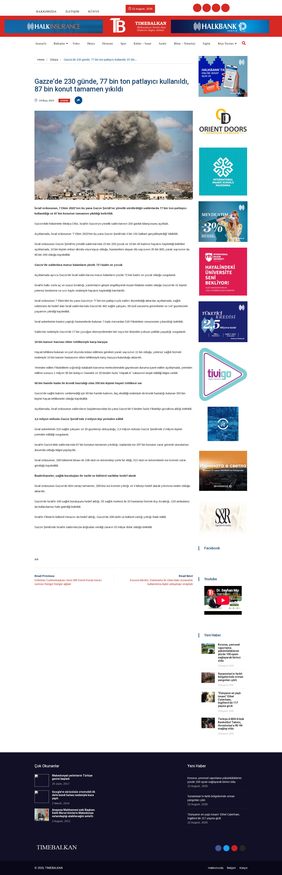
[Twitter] (206, 8)
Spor (123, 43)
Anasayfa (40, 43)
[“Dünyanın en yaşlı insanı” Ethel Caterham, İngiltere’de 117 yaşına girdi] (208, 697)
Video (76, 43)
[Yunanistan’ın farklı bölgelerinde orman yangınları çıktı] (208, 677)
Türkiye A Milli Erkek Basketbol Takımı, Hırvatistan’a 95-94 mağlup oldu (231, 724)
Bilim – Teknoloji (184, 43)
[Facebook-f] (218, 848)
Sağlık (206, 43)
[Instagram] (225, 8)
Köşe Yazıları (226, 43)
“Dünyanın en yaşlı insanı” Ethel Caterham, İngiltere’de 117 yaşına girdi (229, 699)
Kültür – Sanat (142, 43)
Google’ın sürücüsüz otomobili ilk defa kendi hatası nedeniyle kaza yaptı (73, 795)
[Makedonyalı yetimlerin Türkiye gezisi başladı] (42, 780)
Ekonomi (107, 43)
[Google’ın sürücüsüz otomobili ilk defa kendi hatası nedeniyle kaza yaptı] (42, 796)
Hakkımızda (46, 11)
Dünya (91, 43)
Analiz (163, 43)
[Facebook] (197, 8)
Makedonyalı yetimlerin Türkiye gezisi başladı (72, 777)
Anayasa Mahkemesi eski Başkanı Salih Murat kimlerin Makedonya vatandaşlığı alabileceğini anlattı (73, 813)
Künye (93, 11)
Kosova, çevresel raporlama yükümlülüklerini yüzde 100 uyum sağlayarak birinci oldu (229, 653)
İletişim (72, 11)
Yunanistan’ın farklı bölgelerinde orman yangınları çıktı (230, 677)
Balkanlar (59, 43)
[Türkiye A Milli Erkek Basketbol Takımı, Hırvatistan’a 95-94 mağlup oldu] (208, 723)
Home (41, 59)
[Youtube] (216, 8)
